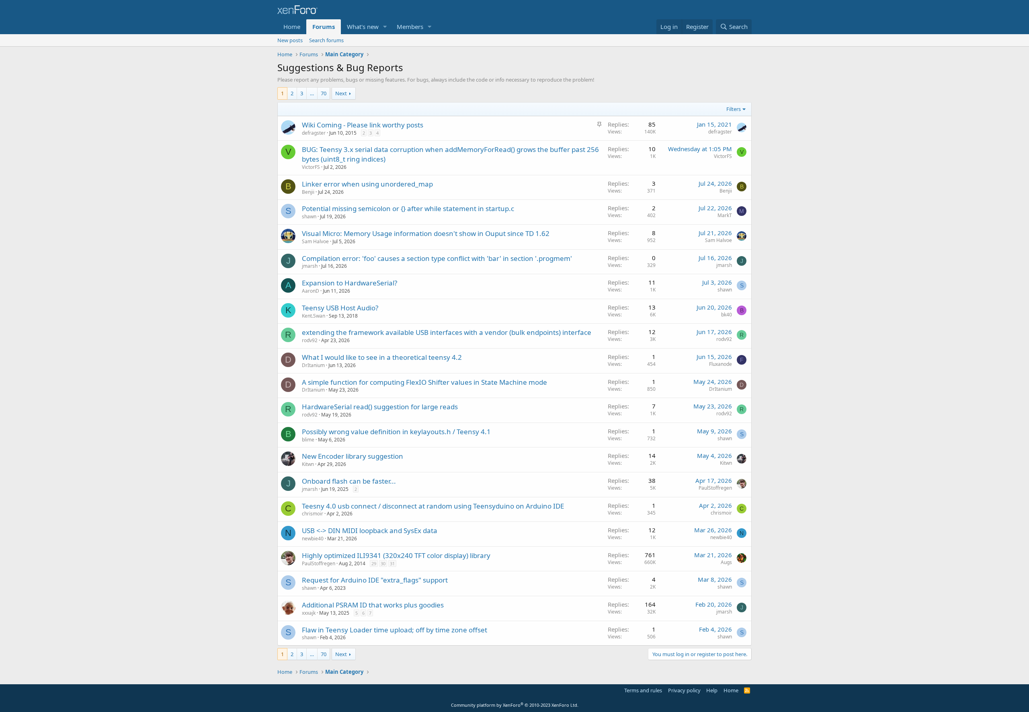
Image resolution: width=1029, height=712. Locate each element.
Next (341, 93)
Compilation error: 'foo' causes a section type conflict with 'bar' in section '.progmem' (437, 258)
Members (410, 27)
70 (323, 93)
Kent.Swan (313, 315)
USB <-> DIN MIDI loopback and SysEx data (369, 530)
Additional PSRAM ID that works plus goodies (373, 604)
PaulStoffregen (715, 487)
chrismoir (312, 513)
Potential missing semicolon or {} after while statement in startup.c (408, 208)
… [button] (312, 93)
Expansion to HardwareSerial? (349, 282)
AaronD (310, 290)
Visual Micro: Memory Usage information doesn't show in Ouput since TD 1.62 (425, 233)
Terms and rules (643, 690)
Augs (726, 562)
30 (383, 563)
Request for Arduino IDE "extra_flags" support (375, 580)
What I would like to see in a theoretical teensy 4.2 (382, 357)
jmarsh (310, 266)
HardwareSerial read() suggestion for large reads (380, 406)
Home (291, 27)
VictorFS (311, 167)
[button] (385, 26)
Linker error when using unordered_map (367, 184)
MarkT (724, 215)
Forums (323, 27)
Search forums (326, 40)
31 (392, 563)
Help (711, 690)
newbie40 (313, 538)
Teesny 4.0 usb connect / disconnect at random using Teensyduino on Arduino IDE (433, 506)
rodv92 (310, 340)
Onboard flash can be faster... (349, 481)
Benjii (308, 192)
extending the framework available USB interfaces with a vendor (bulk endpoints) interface (446, 332)
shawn (309, 216)
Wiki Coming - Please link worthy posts (362, 124)
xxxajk (309, 612)
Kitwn (308, 464)
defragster (314, 132)
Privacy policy (684, 690)
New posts (290, 40)
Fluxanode (720, 364)
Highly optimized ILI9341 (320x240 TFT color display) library (396, 555)
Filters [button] (733, 109)
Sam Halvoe (315, 241)
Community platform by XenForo (514, 705)
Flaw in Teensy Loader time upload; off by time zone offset (394, 629)
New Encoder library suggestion (352, 456)
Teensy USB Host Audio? (340, 307)
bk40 (726, 314)
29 (373, 563)
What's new (363, 27)
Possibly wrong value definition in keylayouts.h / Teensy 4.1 (396, 431)
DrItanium (313, 365)
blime (308, 439)
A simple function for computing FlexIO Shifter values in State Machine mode (424, 382)
